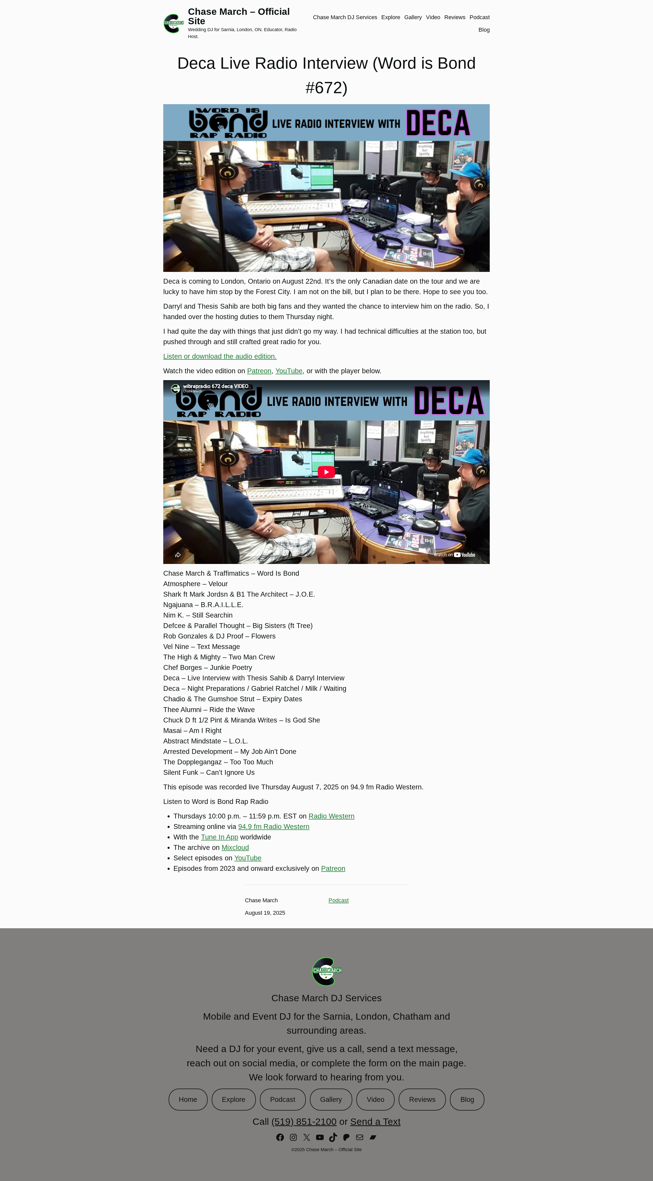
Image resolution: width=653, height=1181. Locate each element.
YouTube (289, 371)
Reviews (422, 1099)
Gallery (331, 1099)
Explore (233, 1099)
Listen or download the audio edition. (220, 356)
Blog (467, 1099)
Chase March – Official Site (239, 16)
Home (188, 1099)
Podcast (339, 900)
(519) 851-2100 (304, 1121)
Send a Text (375, 1121)
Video (375, 1099)
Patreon (259, 371)
